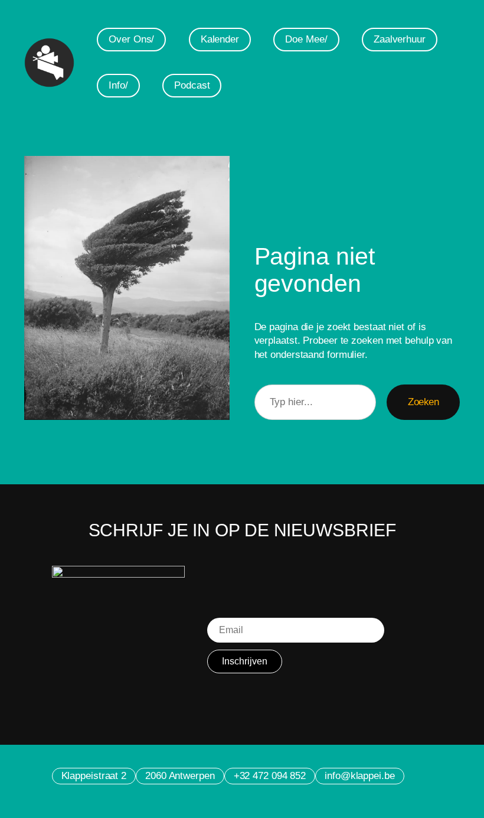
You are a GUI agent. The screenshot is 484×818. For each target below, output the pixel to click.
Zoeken (423, 402)
